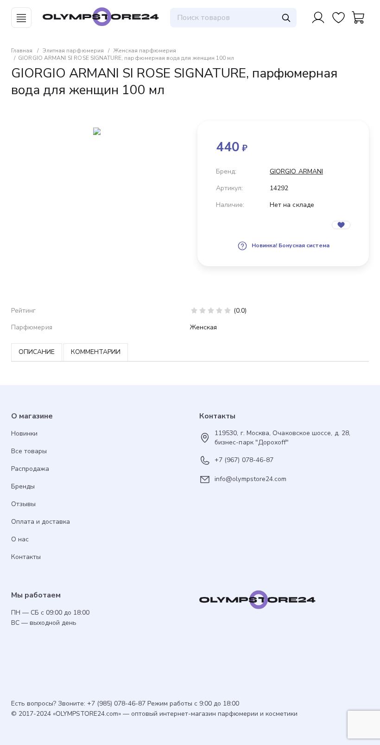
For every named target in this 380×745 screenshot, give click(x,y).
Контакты (26, 556)
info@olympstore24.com (250, 479)
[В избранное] (341, 225)
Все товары (29, 451)
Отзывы (23, 504)
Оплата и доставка (40, 521)
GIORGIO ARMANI (296, 171)
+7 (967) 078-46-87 (244, 460)
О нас (20, 539)
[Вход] (318, 17)
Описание (37, 351)
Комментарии (95, 351)
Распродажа (30, 468)
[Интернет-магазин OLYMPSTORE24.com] (284, 602)
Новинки (24, 433)
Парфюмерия (31, 327)
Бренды (23, 486)
